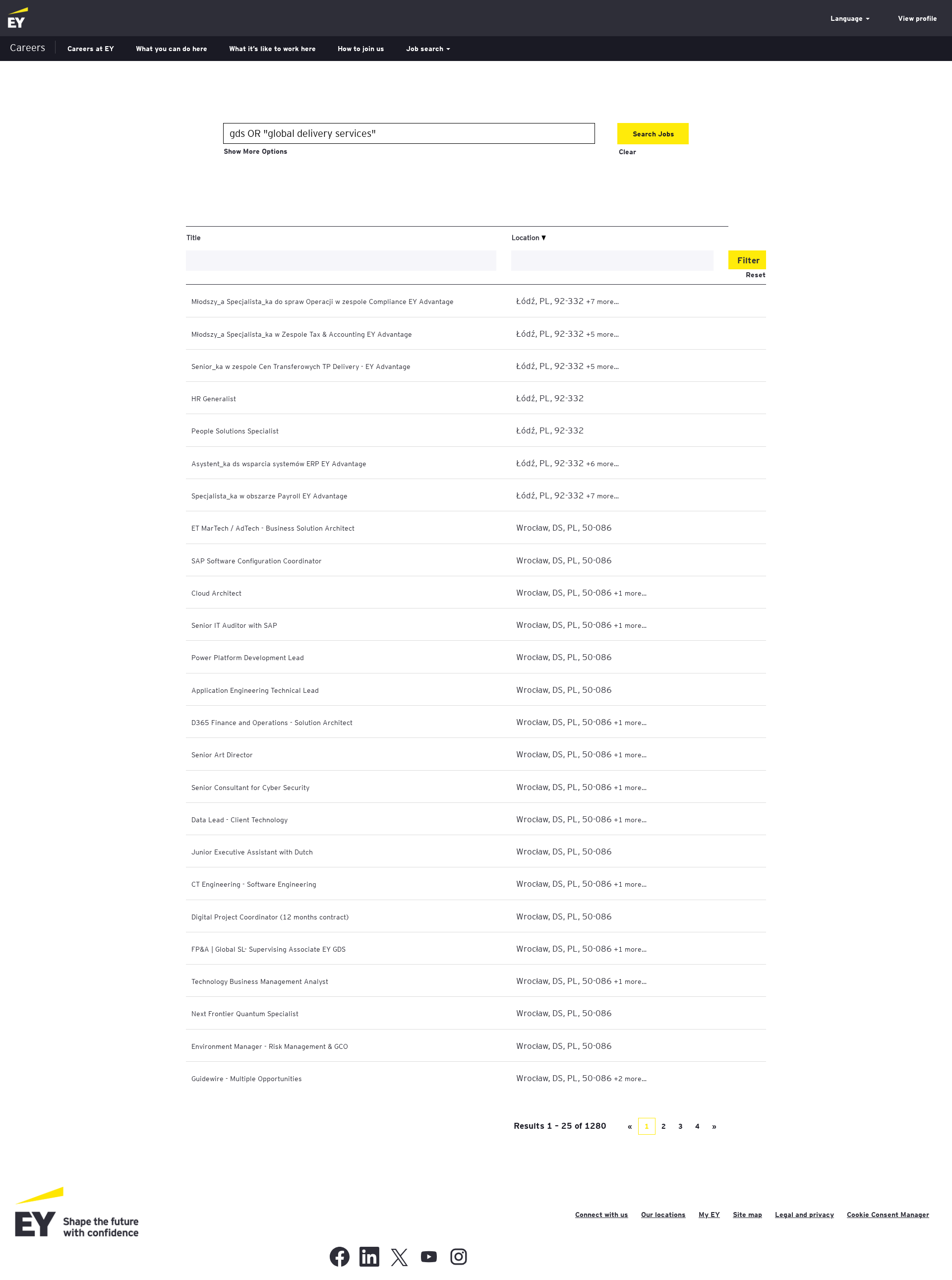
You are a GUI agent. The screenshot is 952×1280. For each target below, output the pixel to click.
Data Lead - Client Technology (239, 819)
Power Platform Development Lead (247, 657)
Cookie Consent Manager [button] (888, 1214)
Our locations (663, 1214)
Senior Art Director (222, 754)
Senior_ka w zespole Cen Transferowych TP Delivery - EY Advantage (301, 366)
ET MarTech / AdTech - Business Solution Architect (273, 527)
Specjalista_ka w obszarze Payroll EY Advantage (269, 495)
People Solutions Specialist (235, 430)
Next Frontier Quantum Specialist (244, 1013)
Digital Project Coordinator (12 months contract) (270, 916)
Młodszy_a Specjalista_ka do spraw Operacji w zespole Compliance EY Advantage (322, 301)
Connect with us (601, 1214)
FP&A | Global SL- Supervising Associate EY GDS (268, 948)
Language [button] (848, 18)
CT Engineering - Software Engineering (253, 883)
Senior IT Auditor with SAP (234, 624)
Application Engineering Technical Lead (255, 689)
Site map (747, 1214)
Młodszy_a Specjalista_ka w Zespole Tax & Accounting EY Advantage (301, 333)
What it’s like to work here (272, 48)
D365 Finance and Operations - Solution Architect (272, 722)
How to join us (361, 48)
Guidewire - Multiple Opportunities (246, 1078)
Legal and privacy (804, 1214)
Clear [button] (627, 151)
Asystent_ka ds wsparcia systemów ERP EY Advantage (278, 463)
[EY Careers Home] (18, 18)
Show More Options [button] (256, 151)
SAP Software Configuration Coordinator (256, 560)
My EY (709, 1214)
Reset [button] (756, 274)
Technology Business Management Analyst (259, 980)
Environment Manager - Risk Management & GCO (269, 1045)
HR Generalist (213, 398)
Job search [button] (425, 48)
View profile (917, 18)
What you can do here (171, 48)
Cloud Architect (216, 592)
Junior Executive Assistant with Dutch (252, 851)
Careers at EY (90, 48)
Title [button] (193, 237)
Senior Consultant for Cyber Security (250, 787)
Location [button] (526, 237)
